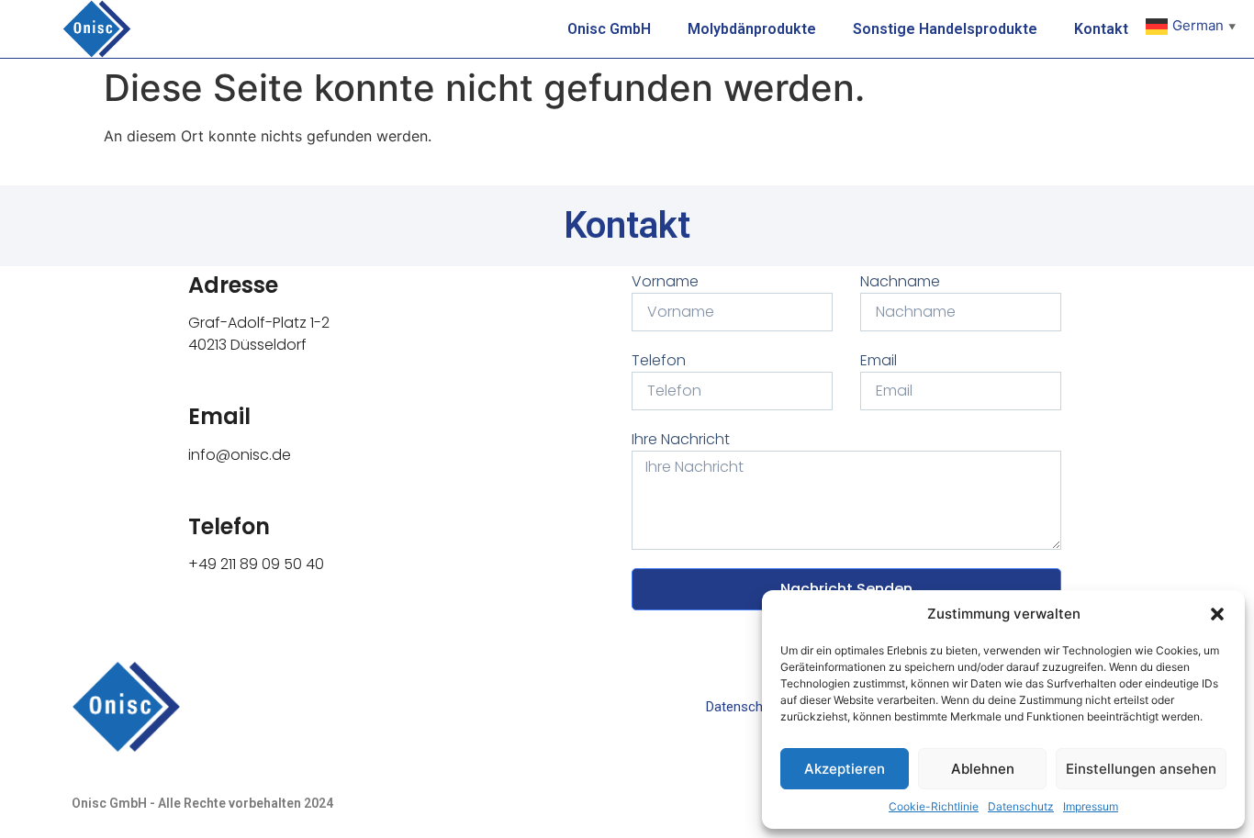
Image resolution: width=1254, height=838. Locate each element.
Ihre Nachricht (681, 439)
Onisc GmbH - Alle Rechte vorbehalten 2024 (202, 803)
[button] (1217, 614)
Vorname (665, 281)
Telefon (229, 526)
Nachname (900, 281)
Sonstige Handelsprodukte (945, 29)
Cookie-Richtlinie (934, 806)
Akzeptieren (844, 768)
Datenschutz (1021, 806)
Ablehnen (982, 768)
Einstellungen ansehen (1141, 768)
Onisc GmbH (609, 29)
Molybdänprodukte (752, 29)
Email (219, 416)
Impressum (1090, 806)
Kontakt (1101, 29)
